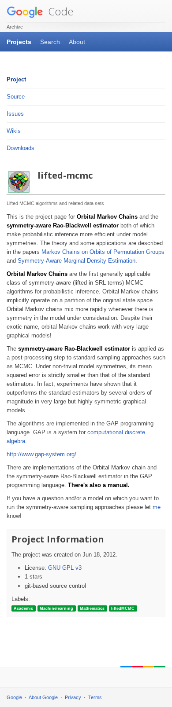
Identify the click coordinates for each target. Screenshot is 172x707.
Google (14, 697)
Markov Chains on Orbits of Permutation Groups (103, 252)
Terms (95, 697)
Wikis (14, 131)
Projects (19, 41)
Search (50, 41)
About (77, 41)
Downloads (20, 148)
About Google (43, 697)
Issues (15, 113)
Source (16, 96)
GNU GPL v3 (65, 567)
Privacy (73, 697)
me (157, 507)
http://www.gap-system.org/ (41, 454)
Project (16, 79)
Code (59, 11)
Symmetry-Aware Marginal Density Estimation (76, 260)
